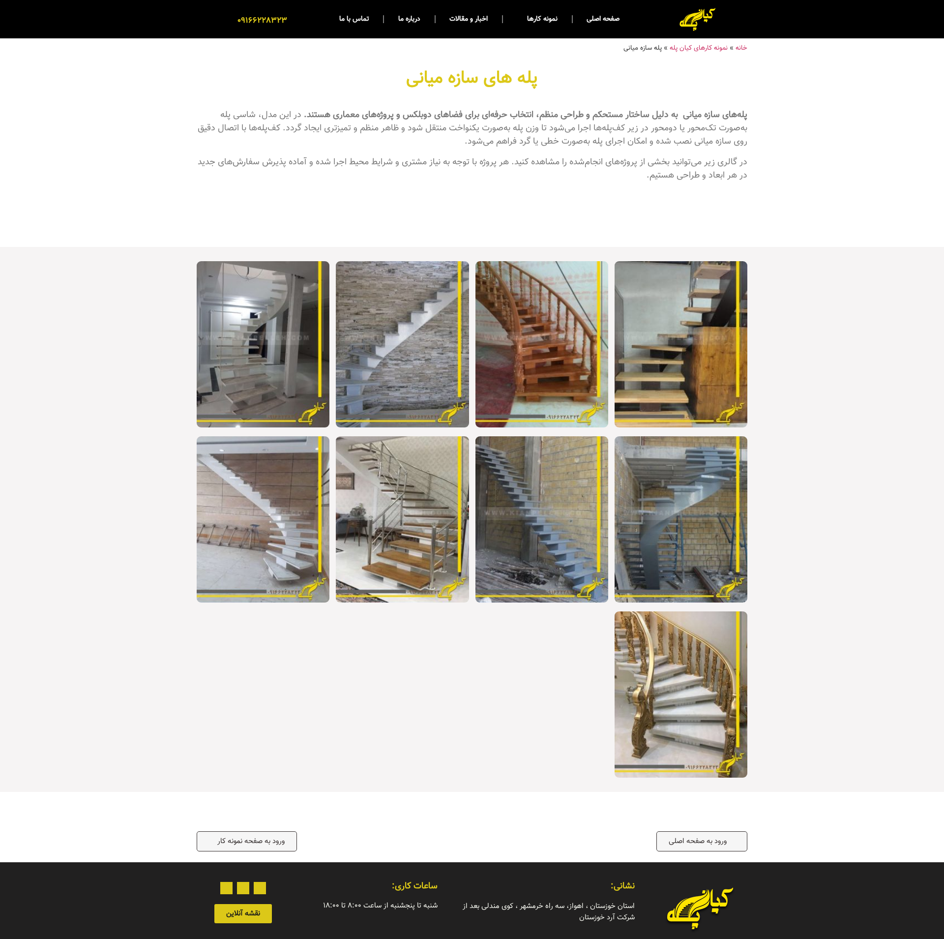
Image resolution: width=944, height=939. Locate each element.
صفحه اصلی (603, 19)
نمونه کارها (542, 19)
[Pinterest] (243, 888)
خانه (741, 48)
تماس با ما (354, 19)
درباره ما (409, 19)
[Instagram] (260, 888)
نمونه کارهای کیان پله (699, 48)
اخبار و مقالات (468, 19)
